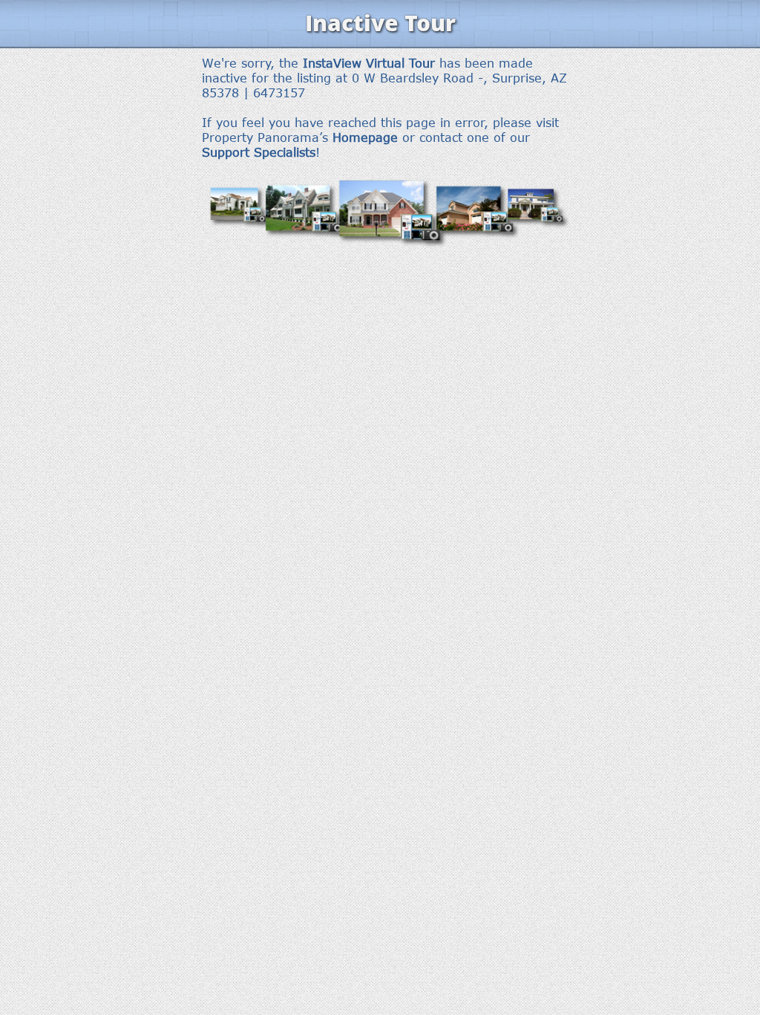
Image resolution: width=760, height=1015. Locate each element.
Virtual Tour (400, 63)
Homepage (365, 137)
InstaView (332, 63)
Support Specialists (258, 152)
